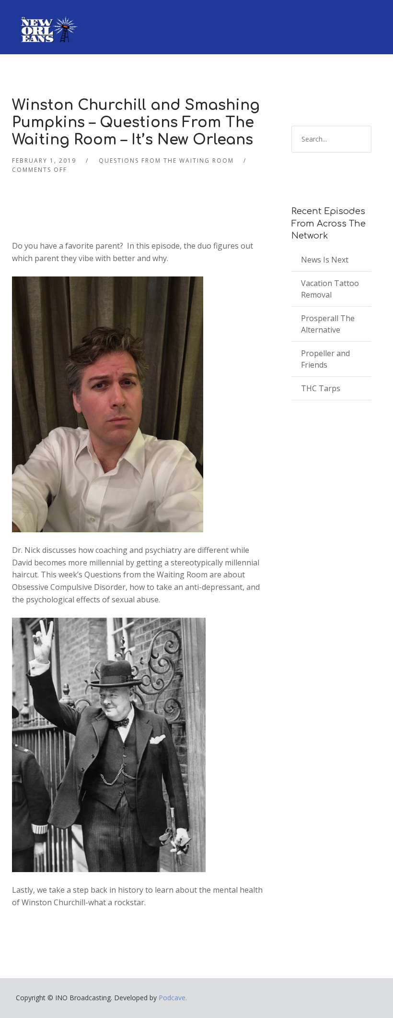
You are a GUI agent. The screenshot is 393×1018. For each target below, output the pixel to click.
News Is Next (324, 259)
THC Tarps (320, 388)
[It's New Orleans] (48, 21)
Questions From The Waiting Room (166, 160)
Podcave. (173, 997)
